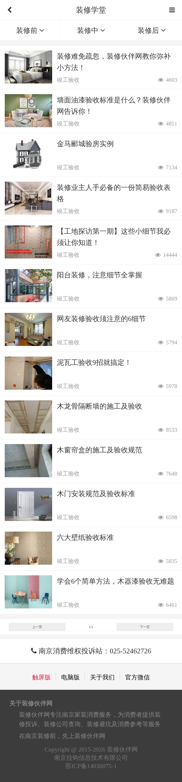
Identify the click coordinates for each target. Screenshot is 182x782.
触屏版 (41, 677)
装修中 (88, 30)
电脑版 (70, 677)
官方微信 (137, 677)
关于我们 (102, 677)
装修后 (149, 30)
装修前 (27, 30)
